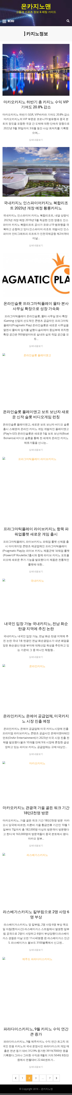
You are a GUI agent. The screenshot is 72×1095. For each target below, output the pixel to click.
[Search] (67, 21)
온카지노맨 (36, 6)
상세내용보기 (36, 139)
